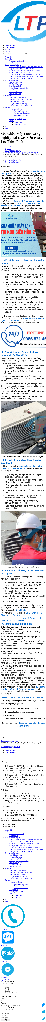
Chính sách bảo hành (21, 115)
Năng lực (8, 51)
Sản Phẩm (8, 96)
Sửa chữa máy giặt (15, 90)
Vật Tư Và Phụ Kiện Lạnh (18, 103)
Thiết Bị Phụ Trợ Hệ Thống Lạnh (20, 105)
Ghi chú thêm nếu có (8, 1007)
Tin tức (11, 121)
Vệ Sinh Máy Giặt (15, 92)
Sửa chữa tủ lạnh (15, 94)
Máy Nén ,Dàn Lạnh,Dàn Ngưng (20, 99)
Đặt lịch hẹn (5, 1013)
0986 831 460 (10, 45)
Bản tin (7, 107)
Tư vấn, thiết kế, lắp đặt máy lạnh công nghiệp (25, 74)
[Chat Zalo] (43, 1011)
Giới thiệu (8, 59)
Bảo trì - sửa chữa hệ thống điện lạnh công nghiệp (26, 76)
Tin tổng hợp (18, 123)
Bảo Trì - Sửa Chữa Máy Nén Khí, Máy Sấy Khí (26, 67)
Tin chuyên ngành (20, 124)
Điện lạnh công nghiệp (13, 65)
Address (3, 1003)
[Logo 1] (15, 760)
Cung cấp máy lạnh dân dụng (19, 88)
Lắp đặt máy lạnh (15, 86)
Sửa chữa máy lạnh (15, 82)
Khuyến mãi (13, 117)
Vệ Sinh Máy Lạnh (15, 84)
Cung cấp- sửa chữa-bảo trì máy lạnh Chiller (24, 70)
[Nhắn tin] (43, 1005)
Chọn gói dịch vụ (7, 983)
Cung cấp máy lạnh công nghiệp (20, 72)
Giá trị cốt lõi (13, 63)
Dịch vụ (8, 49)
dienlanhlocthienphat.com (9, 741)
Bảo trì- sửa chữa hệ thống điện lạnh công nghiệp (22, 153)
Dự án (7, 126)
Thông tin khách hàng (8, 996)
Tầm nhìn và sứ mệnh (16, 61)
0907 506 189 (10, 47)
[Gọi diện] (43, 998)
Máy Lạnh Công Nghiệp (17, 97)
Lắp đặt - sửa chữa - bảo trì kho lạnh (21, 69)
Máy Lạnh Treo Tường (17, 101)
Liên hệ (7, 128)
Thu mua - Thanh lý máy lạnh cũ (20, 78)
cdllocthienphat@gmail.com (10, 747)
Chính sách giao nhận (21, 111)
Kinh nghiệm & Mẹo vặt (17, 119)
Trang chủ (8, 57)
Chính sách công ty (15, 109)
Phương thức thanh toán (22, 113)
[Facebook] (43, 1018)
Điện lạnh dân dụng (12, 80)
